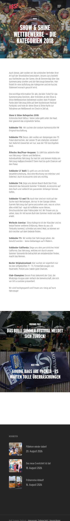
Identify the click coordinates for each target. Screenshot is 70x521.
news (35, 18)
